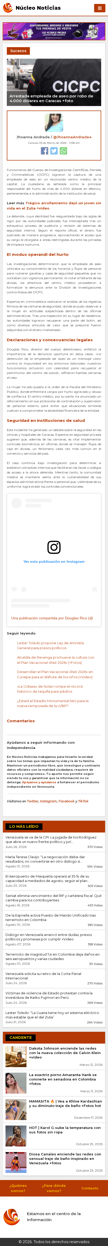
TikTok (83, 801)
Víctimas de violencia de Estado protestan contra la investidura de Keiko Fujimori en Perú (49, 995)
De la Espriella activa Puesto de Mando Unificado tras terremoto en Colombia (51, 917)
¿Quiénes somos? (18, 1188)
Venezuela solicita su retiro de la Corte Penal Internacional (43, 976)
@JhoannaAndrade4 (72, 137)
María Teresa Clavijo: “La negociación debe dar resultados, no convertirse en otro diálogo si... (45, 859)
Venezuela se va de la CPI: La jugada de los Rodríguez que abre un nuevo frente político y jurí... (51, 839)
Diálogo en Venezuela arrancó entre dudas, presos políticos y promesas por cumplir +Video (49, 937)
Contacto (90, 1188)
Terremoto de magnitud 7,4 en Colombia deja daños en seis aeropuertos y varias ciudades (53, 956)
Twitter (32, 801)
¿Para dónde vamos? (54, 1188)
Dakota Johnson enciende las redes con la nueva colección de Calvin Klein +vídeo (65, 1052)
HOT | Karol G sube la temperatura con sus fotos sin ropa (65, 1130)
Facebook (66, 801)
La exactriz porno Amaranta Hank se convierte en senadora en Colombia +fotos (63, 1079)
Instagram (48, 801)
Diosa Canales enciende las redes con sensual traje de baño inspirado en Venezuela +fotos (65, 1158)
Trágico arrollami (41, 203)
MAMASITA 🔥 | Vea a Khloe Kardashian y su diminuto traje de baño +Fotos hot (65, 1103)
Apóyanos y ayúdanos (39, 782)
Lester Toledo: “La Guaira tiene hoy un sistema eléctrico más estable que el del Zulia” (52, 1015)
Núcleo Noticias (38, 7)
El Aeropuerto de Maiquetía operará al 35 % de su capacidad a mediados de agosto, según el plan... (48, 878)
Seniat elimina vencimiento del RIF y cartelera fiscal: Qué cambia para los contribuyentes (54, 898)
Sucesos (18, 50)
